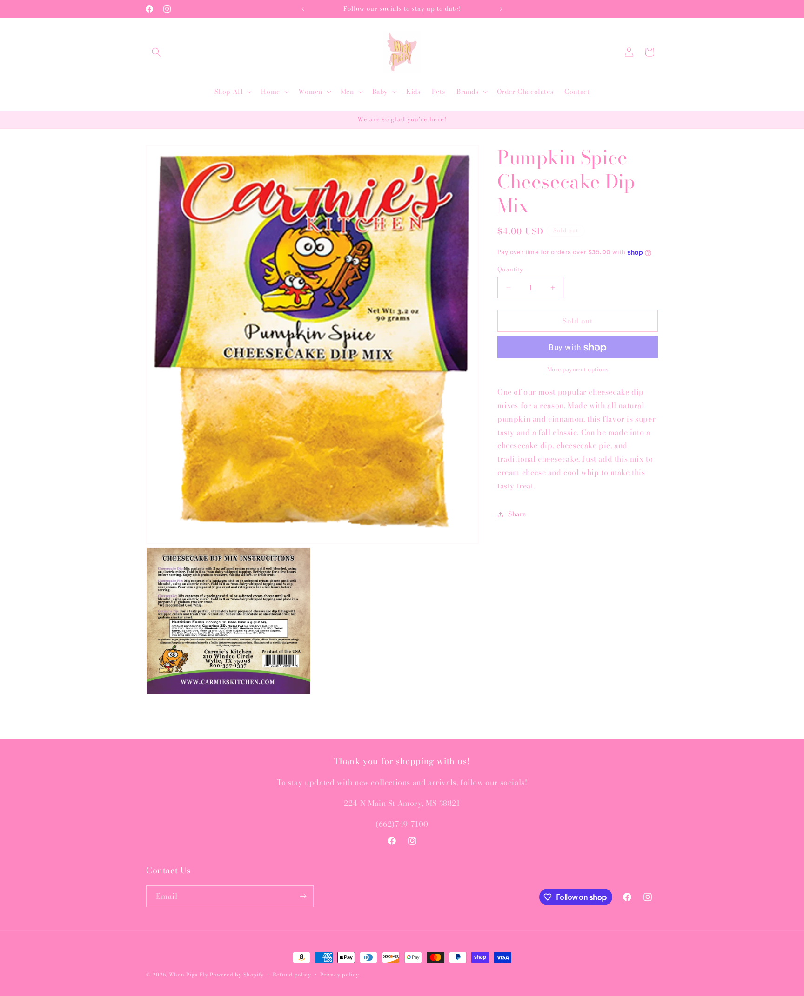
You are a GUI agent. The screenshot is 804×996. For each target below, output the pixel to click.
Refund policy (292, 974)
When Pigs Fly (188, 974)
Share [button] (517, 514)
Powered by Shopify (237, 974)
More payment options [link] (578, 370)
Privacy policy (339, 974)
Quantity (510, 269)
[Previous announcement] (303, 9)
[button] (156, 52)
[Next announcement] (501, 9)
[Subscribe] (303, 896)
